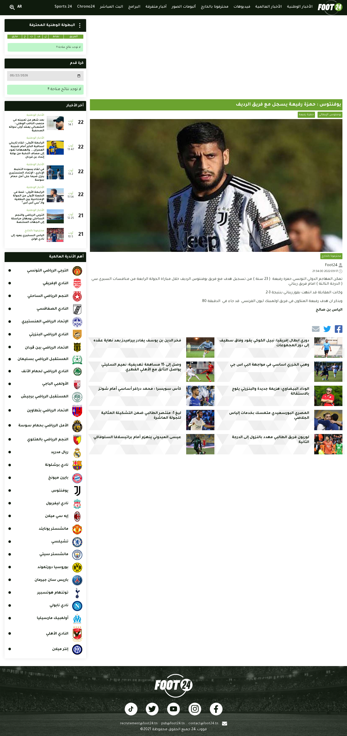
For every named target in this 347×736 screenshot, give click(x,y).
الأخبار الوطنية (35, 115)
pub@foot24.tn (173, 724)
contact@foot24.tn (203, 724)
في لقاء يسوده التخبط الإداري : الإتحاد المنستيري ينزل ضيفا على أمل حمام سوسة (26, 175)
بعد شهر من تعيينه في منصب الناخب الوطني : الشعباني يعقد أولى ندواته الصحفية (26, 125)
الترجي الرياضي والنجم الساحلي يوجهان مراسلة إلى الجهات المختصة (27, 219)
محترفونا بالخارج (331, 256)
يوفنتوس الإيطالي (330, 114)
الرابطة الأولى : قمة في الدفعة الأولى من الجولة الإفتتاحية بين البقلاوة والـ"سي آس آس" (28, 198)
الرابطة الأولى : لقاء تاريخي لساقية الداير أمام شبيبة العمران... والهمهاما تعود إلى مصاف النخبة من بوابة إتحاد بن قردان (26, 150)
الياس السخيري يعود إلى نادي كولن (27, 237)
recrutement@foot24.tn (138, 724)
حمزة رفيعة (306, 114)
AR (19, 7)
